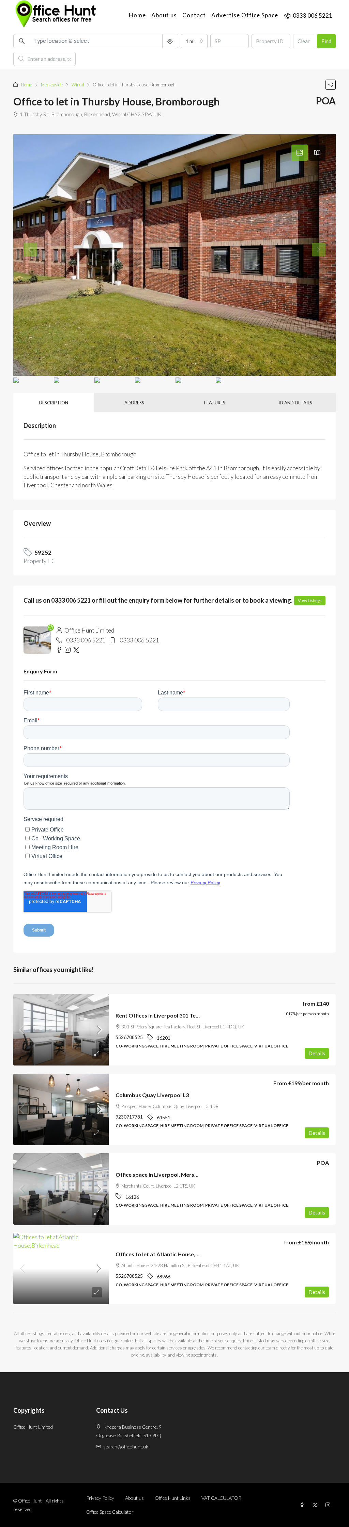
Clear (304, 41)
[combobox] (194, 41)
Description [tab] (53, 402)
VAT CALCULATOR (221, 1498)
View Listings (310, 600)
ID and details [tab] (295, 402)
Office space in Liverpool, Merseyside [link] (163, 1174)
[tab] (299, 153)
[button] (330, 85)
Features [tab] (214, 402)
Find (326, 41)
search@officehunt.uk (125, 1446)
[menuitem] (308, 15)
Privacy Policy (100, 1498)
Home (137, 15)
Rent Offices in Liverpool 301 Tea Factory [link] (168, 1015)
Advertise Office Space (244, 15)
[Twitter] (316, 1505)
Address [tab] (134, 402)
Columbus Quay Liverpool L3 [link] (152, 1095)
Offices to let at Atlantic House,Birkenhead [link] (170, 1254)
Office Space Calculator (110, 1512)
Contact (194, 15)
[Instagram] (329, 1505)
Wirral (78, 84)
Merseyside (52, 84)
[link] (61, 1029)
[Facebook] (303, 1505)
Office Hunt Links (173, 1498)
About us (164, 15)
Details (316, 1053)
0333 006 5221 (86, 640)
